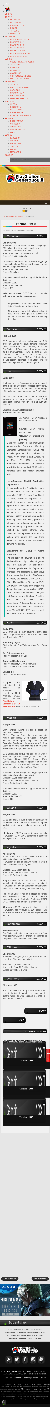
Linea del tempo (12, 216)
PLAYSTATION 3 (17, 45)
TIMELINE (14, 31)
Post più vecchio (40, 1279)
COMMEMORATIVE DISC (20, 76)
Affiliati (34, 1378)
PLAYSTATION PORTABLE (21, 53)
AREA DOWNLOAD (18, 129)
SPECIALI (14, 104)
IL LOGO (13, 28)
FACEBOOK (15, 138)
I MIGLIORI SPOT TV (19, 98)
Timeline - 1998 (25, 224)
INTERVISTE (15, 107)
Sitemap (17, 1378)
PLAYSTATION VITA (18, 56)
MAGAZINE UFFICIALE (19, 79)
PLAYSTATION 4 (17, 48)
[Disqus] (25, 1169)
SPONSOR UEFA (17, 93)
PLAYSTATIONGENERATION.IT (16, 1371)
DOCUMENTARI (16, 121)
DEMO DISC (15, 70)
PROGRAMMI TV (17, 96)
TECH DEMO (15, 65)
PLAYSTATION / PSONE (20, 39)
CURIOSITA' (15, 124)
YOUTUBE (14, 141)
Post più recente (10, 1279)
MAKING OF (15, 34)
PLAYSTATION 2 (17, 42)
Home (4, 216)
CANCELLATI (15, 73)
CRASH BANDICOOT (19, 113)
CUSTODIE (14, 67)
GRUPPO (14, 149)
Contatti (26, 1378)
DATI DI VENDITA (17, 110)
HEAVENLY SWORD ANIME (21, 115)
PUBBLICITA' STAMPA (19, 87)
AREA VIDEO (15, 127)
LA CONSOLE (16, 22)
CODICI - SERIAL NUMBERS (22, 62)
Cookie (43, 1378)
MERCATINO (15, 152)
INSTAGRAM (15, 144)
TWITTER (14, 146)
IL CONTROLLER (17, 25)
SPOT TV (14, 84)
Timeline (21, 216)
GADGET (14, 132)
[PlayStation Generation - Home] (7, 11)
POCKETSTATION (17, 51)
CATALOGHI (15, 90)
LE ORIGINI (15, 20)
